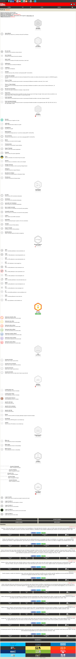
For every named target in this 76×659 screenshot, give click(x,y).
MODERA (59, 7)
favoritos (19, 519)
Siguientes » (38, 639)
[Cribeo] (22, 1)
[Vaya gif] (31, 1)
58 (68, 592)
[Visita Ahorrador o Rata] (38, 655)
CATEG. (42, 7)
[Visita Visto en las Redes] (12, 651)
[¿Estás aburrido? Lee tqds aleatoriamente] (30, 7)
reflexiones (74, 617)
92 (68, 603)
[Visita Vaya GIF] (12, 655)
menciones (57, 522)
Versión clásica (42, 657)
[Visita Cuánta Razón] (38, 644)
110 (68, 580)
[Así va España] (15, 1)
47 (68, 558)
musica (74, 595)
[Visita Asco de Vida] (12, 648)
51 (68, 614)
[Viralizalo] (35, 1)
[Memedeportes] (11, 1)
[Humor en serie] (24, 1)
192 (68, 535)
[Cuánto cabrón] (18, 1)
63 (68, 636)
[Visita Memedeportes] (63, 644)
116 (68, 569)
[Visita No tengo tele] (63, 655)
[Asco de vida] (7, 1)
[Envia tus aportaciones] (72, 7)
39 (68, 546)
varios (75, 548)
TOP (22, 7)
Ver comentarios (17, 14)
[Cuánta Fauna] (26, 1)
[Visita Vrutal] (63, 651)
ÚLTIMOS (9, 7)
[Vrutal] (20, 1)
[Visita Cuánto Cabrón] (38, 651)
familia (75, 537)
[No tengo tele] (29, 1)
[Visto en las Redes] (13, 1)
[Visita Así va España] (38, 648)
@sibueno (13, 16)
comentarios (18, 522)
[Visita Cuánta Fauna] (63, 648)
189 (68, 625)
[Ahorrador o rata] (33, 1)
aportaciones (57, 519)
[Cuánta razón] (9, 1)
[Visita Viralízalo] (12, 644)
